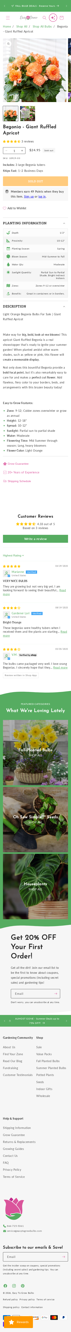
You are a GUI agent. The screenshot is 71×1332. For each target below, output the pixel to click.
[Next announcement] (66, 6)
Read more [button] (60, 667)
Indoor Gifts (44, 1089)
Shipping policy (11, 1307)
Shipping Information (17, 1127)
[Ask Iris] (53, 17)
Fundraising (10, 1068)
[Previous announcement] (4, 6)
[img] (12, 566)
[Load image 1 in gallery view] (10, 113)
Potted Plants (45, 1075)
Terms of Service (14, 1176)
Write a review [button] (35, 539)
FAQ (6, 1162)
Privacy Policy (12, 1169)
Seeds (40, 1082)
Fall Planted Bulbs (48, 1061)
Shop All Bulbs (42, 26)
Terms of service (45, 1299)
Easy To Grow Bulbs (23, 1293)
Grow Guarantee (18, 463)
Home (7, 26)
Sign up (29, 196)
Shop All (21, 26)
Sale (39, 1047)
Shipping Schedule (19, 481)
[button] (8, 17)
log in (42, 196)
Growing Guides (13, 1148)
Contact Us (10, 1155)
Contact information (32, 1307)
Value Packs (44, 1054)
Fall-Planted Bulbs (36, 750)
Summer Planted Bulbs (51, 1068)
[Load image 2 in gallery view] (27, 113)
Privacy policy (27, 1299)
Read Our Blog (12, 1061)
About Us (9, 1047)
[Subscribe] (55, 993)
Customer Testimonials (18, 1075)
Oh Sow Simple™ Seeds (35, 817)
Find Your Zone (13, 1054)
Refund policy (10, 1299)
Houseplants (35, 884)
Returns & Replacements (19, 1142)
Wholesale (43, 1096)
